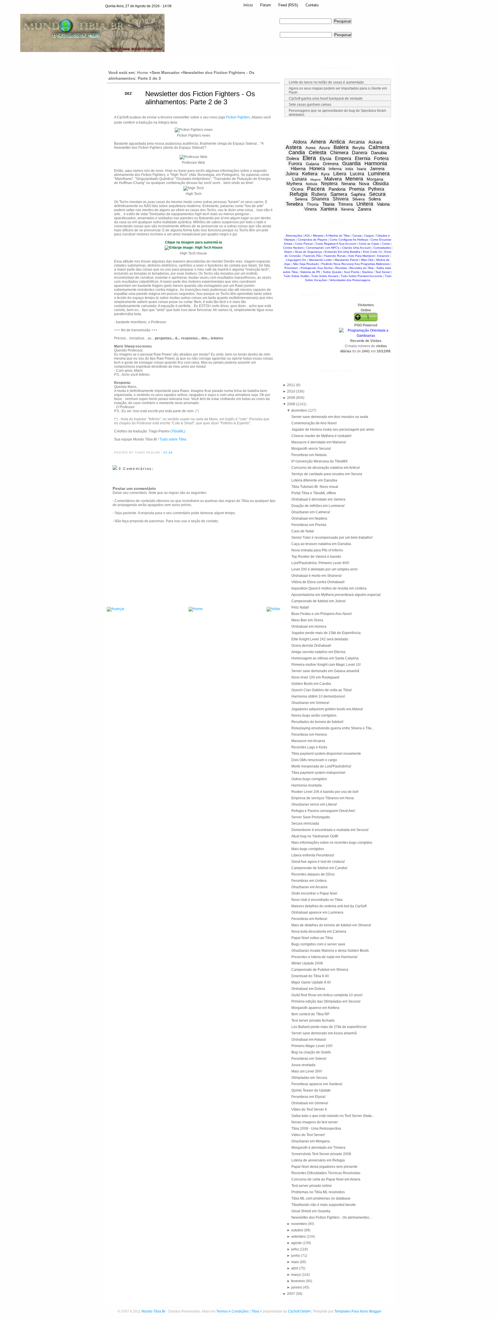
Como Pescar (304, 243)
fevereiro (298, 1281)
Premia (356, 189)
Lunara (299, 178)
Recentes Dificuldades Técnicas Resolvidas (325, 1173)
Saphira (358, 194)
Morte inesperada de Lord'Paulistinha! (321, 766)
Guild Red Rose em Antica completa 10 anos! (326, 995)
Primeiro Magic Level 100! (311, 1046)
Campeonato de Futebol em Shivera (319, 970)
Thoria (313, 204)
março (296, 1275)
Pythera (376, 189)
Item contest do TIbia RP (310, 1014)
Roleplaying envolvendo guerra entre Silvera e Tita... (332, 728)
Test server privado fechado (313, 1020)
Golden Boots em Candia (311, 684)
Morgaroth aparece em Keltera (315, 1008)
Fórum (265, 5)
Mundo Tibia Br (153, 1311)
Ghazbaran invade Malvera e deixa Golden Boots (330, 951)
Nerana (348, 183)
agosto (297, 1243)
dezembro (299, 410)
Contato (312, 5)
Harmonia (375, 163)
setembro (299, 1237)
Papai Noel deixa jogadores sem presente (324, 1167)
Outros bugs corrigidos (309, 779)
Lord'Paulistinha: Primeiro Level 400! (320, 563)
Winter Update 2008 (307, 963)
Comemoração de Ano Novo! (314, 423)
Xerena (347, 209)
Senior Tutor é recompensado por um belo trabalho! (332, 538)
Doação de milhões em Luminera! (318, 506)
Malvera (333, 179)
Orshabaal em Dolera (308, 989)
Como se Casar (369, 243)
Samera (338, 194)
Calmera (379, 147)
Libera (339, 173)
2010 (291, 391)
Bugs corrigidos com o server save (318, 944)
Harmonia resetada (306, 785)
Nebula (311, 184)
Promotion (291, 267)
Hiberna (298, 168)
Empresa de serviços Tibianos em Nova (322, 798)
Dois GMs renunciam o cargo (314, 760)
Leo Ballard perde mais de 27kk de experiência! (328, 1027)
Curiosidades (382, 247)
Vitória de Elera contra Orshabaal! (318, 582)
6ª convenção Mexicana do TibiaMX (319, 461)
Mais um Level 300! (306, 1071)
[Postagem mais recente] (115, 609)
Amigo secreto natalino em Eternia (318, 652)
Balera (341, 147)
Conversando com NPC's (322, 247)
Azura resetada (303, 1065)
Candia (296, 152)
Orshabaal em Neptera (309, 518)
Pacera (316, 189)
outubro (297, 1230)
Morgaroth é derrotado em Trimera (318, 1148)
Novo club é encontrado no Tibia (316, 900)
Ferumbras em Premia (308, 525)
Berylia (358, 147)
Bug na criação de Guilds (311, 1052)
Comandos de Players (312, 239)
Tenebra (294, 204)
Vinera (310, 209)
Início (248, 5)
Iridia (349, 169)
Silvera (358, 199)
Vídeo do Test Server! (308, 1135)
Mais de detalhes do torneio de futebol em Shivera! (331, 925)
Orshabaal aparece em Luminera (317, 912)
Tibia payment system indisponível (318, 773)
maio (295, 1262)
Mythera (294, 183)
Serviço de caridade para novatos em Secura (326, 474)
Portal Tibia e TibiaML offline (313, 493)
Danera (359, 152)
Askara (375, 142)
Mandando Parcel (346, 259)
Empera (343, 158)
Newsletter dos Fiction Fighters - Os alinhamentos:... (332, 1217)
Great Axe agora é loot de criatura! (318, 862)
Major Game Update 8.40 (311, 982)
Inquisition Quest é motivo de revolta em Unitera (328, 588)
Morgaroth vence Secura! (311, 449)
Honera (317, 168)
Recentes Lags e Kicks (309, 747)
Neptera (329, 183)
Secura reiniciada (305, 823)
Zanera (364, 209)
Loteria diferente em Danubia (314, 480)
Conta (386, 243)
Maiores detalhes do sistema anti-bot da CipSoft (328, 906)
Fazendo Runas (335, 255)
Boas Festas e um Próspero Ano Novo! (321, 614)
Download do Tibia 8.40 (310, 976)
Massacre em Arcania (308, 741)
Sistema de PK (310, 272)
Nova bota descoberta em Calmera (318, 932)
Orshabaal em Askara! (308, 1040)
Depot (288, 251)
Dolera (292, 158)
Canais (357, 235)
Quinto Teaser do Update (311, 1090)
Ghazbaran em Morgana (310, 1141)
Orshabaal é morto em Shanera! (316, 576)
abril (295, 1268)
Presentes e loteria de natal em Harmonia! (324, 957)
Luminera (379, 173)
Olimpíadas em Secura (309, 1078)
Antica (337, 142)
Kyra (325, 174)
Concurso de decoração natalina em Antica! (325, 468)
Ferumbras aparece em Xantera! (316, 1084)
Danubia (379, 152)
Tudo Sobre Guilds (296, 276)
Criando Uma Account (356, 247)
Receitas (341, 267)
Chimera (339, 152)
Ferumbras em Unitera (309, 881)
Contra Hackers (293, 247)
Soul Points (351, 272)
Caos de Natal (302, 531)
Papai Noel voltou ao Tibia (312, 938)
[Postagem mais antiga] (273, 609)
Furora (295, 163)
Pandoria (337, 189)
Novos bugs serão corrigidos (313, 715)
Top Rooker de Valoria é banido (316, 557)
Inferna (335, 168)
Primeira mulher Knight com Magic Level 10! (326, 665)
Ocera (297, 189)
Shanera (320, 198)
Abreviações (294, 235)
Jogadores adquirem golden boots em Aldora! (327, 709)
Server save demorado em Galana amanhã (325, 671)
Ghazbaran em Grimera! (310, 703)
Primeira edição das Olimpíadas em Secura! (325, 1001)
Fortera (381, 158)
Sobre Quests (332, 272)
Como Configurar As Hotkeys (349, 239)
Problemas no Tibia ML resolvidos (318, 1192)
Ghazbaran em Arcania (309, 887)
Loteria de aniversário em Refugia (318, 1160)
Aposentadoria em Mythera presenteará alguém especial (336, 595)
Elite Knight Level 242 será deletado (319, 639)
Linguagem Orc (296, 259)
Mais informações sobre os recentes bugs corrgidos (331, 843)
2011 (291, 385)
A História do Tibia (338, 235)
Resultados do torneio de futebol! (317, 722)
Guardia (351, 163)
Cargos (369, 235)
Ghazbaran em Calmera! (310, 512)
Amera (318, 142)
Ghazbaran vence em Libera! (314, 804)
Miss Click (367, 259)
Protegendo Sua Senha (317, 267)
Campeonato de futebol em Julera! (318, 601)
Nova (364, 183)
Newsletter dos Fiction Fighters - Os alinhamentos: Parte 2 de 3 (200, 98)
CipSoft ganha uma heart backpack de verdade (326, 98)
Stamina (367, 272)
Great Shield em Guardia (310, 1211)
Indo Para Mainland (361, 255)
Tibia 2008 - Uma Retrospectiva (316, 1128)
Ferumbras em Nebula (309, 455)
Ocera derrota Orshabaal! (311, 646)
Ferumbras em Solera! (308, 1059)
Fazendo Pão (313, 255)
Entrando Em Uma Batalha (342, 251)
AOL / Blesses (313, 235)
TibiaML (178, 431)
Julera (292, 173)
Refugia (299, 194)
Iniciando (383, 255)
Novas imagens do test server (314, 1122)
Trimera (345, 204)
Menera (354, 179)
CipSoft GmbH (299, 1311)
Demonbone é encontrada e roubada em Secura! (329, 830)
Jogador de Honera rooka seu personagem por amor (332, 429)
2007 (291, 1294)
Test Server (382, 272)
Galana (312, 163)
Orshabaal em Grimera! (309, 1103)
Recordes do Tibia (361, 267)
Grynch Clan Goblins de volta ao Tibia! (321, 690)
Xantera (328, 209)
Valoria (383, 204)
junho (296, 1256)
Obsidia (381, 183)
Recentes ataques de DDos (313, 874)
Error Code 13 (372, 251)
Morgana (375, 179)
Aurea (310, 148)
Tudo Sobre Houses (324, 276)
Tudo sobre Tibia (173, 439)
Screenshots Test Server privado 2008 (321, 1154)
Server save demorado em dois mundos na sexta (329, 417)
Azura (324, 147)
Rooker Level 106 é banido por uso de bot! (324, 792)
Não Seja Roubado (306, 263)
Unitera (364, 204)
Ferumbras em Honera (309, 735)
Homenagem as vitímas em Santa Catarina (325, 658)
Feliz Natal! (300, 607)
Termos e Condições (232, 1311)
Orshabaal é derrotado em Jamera (318, 499)
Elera (309, 158)
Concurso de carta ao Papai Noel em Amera (325, 1179)
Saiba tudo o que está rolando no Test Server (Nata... (332, 1116)
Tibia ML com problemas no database (321, 1198)
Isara (361, 168)
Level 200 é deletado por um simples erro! (324, 569)
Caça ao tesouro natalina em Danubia (321, 544)
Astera (294, 147)
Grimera (330, 163)
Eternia (362, 158)
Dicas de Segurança (308, 251)
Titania (328, 204)
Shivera (341, 198)
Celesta (317, 152)
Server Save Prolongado (310, 817)
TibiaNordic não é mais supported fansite (323, 1205)
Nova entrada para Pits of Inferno (317, 550)
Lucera (357, 173)
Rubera (319, 194)
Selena (301, 199)
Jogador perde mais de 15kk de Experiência (326, 633)
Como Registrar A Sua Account (335, 243)
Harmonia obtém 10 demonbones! (318, 696)
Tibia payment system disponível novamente (326, 754)
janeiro (297, 1287)
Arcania (357, 142)
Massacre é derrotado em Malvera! (318, 442)
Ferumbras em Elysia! (308, 1097)
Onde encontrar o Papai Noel (314, 893)
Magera (315, 179)
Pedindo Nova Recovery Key (340, 263)
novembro (299, 1224)
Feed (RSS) (288, 5)
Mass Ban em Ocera (307, 620)
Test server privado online (311, 1186)
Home (142, 72)
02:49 (168, 452)
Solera (374, 198)
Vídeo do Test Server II (309, 1109)
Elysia (325, 158)
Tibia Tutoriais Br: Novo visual (314, 487)
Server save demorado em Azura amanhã (324, 1033)
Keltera (309, 173)
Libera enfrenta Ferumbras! (312, 855)
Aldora (300, 142)
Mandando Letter (320, 259)
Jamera (377, 168)
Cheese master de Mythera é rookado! (321, 436)
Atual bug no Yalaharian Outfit (314, 836)
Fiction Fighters (238, 117)
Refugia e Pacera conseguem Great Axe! (323, 811)
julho (295, 1249)
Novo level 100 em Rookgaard (315, 677)
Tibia (255, 1311)
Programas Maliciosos (375, 263)
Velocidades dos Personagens (349, 280)
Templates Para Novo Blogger (357, 1311)
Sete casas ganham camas (310, 105)
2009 (291, 398)
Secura (377, 194)
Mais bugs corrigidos (307, 849)
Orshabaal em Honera (308, 626)
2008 (291, 404)
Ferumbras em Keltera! (309, 919)
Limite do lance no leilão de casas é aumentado (326, 82)
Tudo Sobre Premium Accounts (361, 276)
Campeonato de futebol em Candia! (319, 868)
